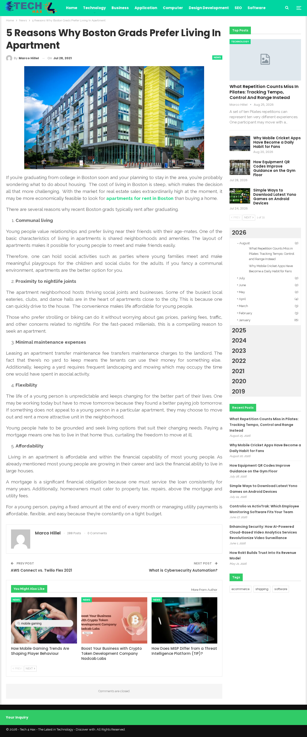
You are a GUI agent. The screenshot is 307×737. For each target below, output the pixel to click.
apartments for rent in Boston (139, 198)
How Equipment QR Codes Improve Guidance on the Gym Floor (274, 168)
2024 (239, 340)
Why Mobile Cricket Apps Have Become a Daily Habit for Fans (277, 142)
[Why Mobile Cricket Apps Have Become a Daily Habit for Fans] (240, 143)
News (217, 57)
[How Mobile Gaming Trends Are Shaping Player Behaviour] (44, 620)
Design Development (209, 7)
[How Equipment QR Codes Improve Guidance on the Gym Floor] (240, 167)
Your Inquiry (17, 717)
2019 (238, 391)
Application (146, 7)
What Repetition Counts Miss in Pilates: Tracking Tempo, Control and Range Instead (264, 91)
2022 (239, 361)
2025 (239, 330)
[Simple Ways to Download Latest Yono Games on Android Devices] (240, 195)
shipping (261, 589)
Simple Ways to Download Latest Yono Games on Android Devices (274, 197)
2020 (239, 381)
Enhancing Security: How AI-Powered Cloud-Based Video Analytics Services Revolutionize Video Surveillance (263, 532)
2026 (239, 232)
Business (120, 7)
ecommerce (240, 589)
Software (257, 7)
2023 (239, 351)
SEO (238, 7)
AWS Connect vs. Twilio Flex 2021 (41, 570)
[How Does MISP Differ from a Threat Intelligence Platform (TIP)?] (185, 620)
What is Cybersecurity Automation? (183, 570)
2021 (238, 371)
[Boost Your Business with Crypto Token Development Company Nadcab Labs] (114, 620)
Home (71, 7)
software (280, 589)
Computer (173, 7)
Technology (94, 7)
